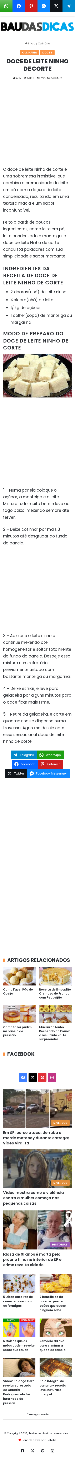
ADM (18, 78)
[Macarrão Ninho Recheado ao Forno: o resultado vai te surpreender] (55, 1014)
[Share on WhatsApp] (6, 6)
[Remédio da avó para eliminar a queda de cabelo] (56, 1328)
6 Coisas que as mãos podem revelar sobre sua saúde (19, 1345)
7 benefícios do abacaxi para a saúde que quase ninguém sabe (53, 1303)
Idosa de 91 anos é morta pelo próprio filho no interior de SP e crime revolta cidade (32, 1259)
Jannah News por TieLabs (39, 1440)
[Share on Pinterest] (31, 6)
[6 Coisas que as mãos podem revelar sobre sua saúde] (19, 1328)
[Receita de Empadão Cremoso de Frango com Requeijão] (55, 976)
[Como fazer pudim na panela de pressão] (19, 1014)
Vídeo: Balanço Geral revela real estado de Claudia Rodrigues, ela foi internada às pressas (19, 1392)
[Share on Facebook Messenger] (44, 6)
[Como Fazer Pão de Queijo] (19, 976)
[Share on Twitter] (56, 6)
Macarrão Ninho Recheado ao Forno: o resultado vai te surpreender (54, 1033)
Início (31, 43)
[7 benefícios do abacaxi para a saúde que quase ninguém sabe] (56, 1283)
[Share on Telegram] (68, 6)
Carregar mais (38, 1414)
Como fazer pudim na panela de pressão (17, 1031)
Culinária (44, 43)
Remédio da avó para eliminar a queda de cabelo (53, 1345)
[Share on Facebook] (18, 6)
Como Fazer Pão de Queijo (18, 991)
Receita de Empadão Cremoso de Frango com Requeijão (55, 993)
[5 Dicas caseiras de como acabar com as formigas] (19, 1283)
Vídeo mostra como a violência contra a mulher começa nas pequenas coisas (33, 1198)
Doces (47, 53)
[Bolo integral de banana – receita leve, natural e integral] (56, 1367)
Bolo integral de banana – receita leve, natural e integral (53, 1387)
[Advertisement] (37, 126)
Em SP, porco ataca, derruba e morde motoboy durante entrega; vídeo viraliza (36, 1138)
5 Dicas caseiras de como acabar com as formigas (18, 1301)
